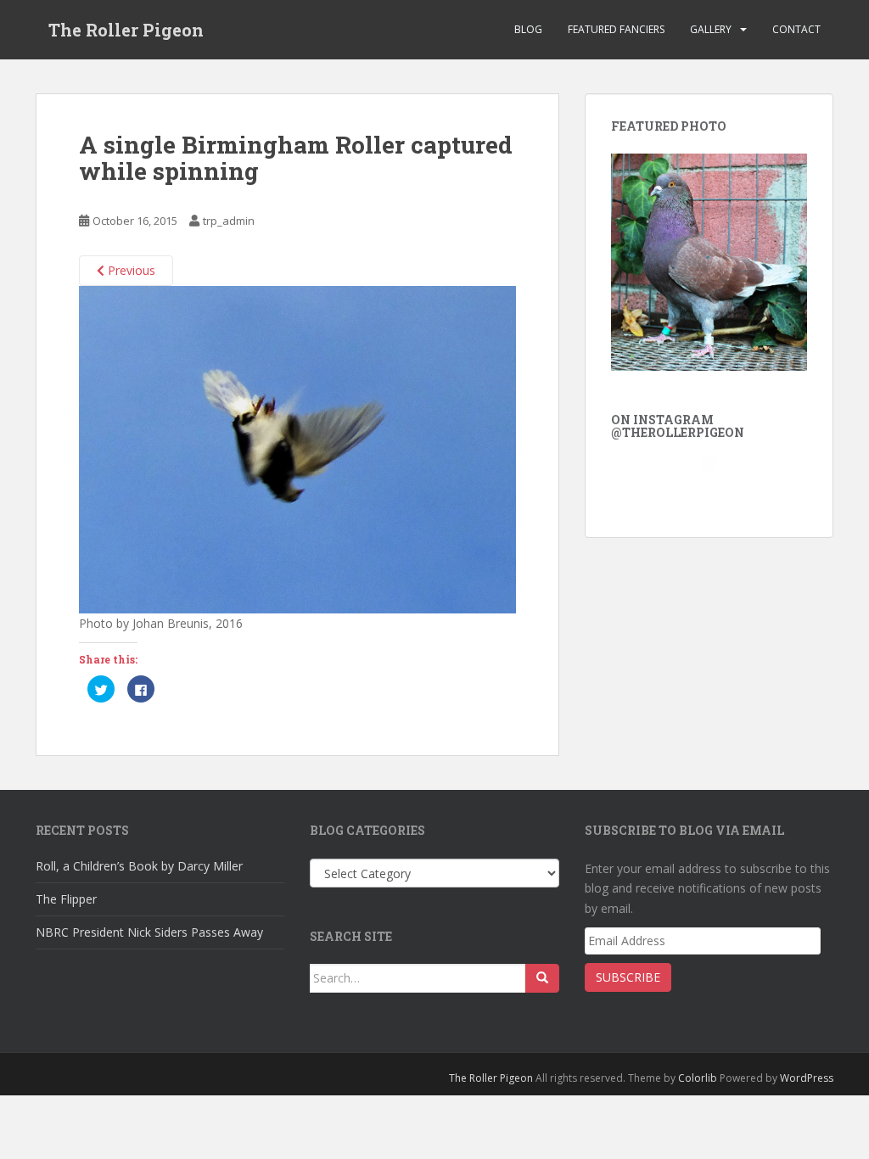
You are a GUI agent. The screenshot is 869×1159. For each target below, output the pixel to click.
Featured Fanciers (616, 29)
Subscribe (628, 977)
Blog (528, 29)
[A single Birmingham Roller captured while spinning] (297, 448)
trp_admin (229, 220)
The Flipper (66, 899)
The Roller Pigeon (126, 30)
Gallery (711, 29)
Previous (129, 270)
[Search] (542, 978)
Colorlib (697, 1078)
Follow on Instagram (714, 492)
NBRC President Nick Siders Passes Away (149, 932)
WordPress (806, 1078)
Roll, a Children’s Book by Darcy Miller (139, 866)
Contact (796, 29)
